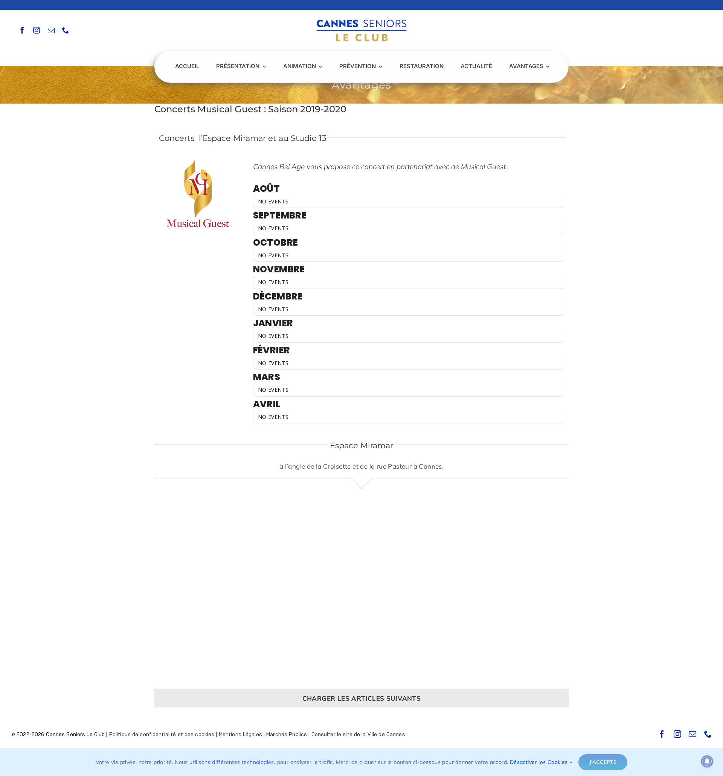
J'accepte (602, 762)
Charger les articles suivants (361, 698)
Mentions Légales (240, 734)
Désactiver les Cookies (539, 762)
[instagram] (36, 30)
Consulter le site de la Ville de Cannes (358, 734)
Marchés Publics (286, 734)
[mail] (51, 30)
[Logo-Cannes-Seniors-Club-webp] (361, 17)
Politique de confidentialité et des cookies (162, 734)
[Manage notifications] (707, 761)
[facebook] (22, 30)
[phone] (65, 30)
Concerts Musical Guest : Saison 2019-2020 (250, 109)
